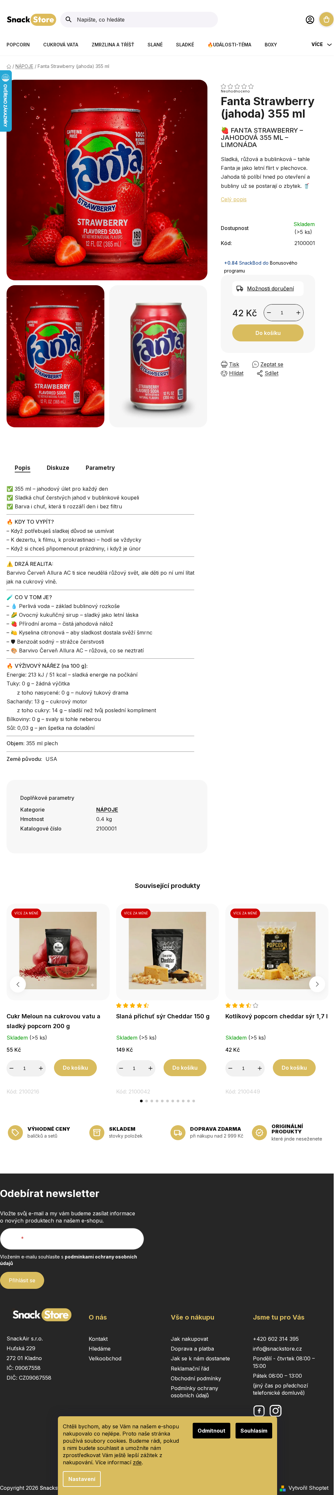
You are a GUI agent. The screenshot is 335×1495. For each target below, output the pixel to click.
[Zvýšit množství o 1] (298, 312)
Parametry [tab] (100, 468)
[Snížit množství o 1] (269, 312)
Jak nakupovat (189, 1339)
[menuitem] (18, 44)
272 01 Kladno (24, 1358)
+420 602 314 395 (276, 1339)
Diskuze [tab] (58, 468)
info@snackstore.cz (277, 1348)
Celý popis (234, 199)
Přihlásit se (22, 1280)
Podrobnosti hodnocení (268, 86)
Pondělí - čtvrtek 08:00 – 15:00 (284, 1362)
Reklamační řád (190, 1368)
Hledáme (100, 1348)
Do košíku (268, 333)
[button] (141, 1101)
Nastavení (81, 1479)
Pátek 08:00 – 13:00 (277, 1375)
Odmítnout (211, 1430)
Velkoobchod (105, 1358)
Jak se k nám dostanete (200, 1358)
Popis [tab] (22, 468)
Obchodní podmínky (196, 1378)
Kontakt (98, 1339)
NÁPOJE (107, 809)
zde (137, 1462)
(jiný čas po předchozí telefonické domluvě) (280, 1389)
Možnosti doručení (270, 288)
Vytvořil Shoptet (308, 1488)
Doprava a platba (192, 1348)
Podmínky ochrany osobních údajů (194, 1392)
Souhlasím (253, 1430)
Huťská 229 (21, 1348)
